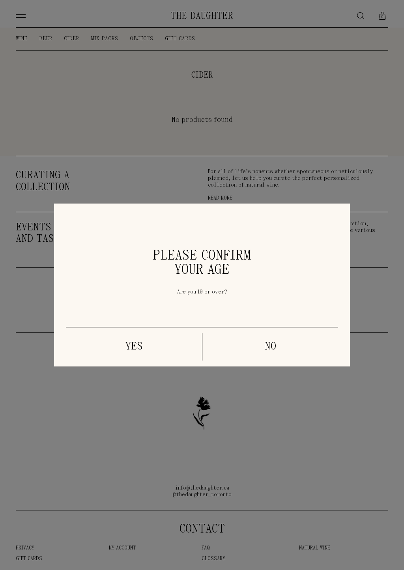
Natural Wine (314, 548)
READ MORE (220, 198)
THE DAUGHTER (201, 16)
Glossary (213, 559)
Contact (202, 529)
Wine (21, 39)
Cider (71, 39)
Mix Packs (104, 39)
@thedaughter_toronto (202, 495)
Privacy (25, 548)
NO (270, 346)
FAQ (206, 548)
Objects (141, 39)
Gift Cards (180, 39)
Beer (45, 39)
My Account (122, 548)
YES (133, 346)
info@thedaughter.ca (202, 488)
